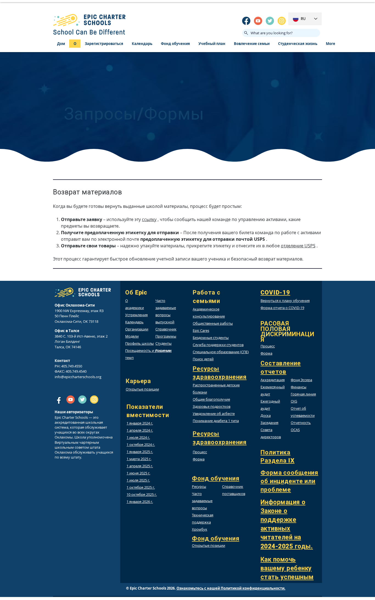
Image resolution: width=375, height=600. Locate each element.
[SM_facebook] (246, 21)
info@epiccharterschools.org (78, 376)
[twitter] (270, 21)
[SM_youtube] (258, 21)
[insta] (282, 21)
